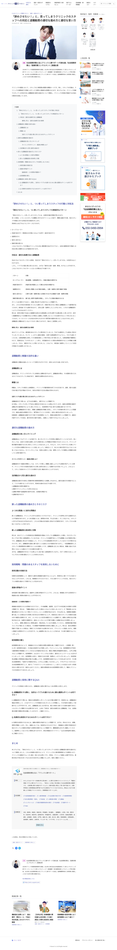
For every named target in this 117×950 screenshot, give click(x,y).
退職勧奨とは (24, 127)
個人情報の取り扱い (100, 940)
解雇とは (23, 131)
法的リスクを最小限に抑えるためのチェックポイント (38, 134)
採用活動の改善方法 (26, 165)
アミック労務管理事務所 (33, 69)
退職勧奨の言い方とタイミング (29, 141)
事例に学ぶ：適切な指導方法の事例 (33, 120)
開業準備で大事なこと (58, 3)
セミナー (95, 3)
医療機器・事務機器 (80, 3)
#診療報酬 (47, 923)
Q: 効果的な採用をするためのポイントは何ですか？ (36, 188)
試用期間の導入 (25, 175)
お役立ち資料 (28, 3)
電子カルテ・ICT (69, 3)
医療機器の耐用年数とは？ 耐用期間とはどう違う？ (67, 916)
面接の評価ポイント (26, 168)
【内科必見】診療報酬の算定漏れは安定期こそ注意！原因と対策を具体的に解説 (44, 917)
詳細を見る (40, 825)
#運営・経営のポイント (18, 842)
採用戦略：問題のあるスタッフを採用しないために (34, 162)
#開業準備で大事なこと (30, 842)
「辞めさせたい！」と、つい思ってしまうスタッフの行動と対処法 (38, 110)
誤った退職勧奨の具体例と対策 (29, 158)
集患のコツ (88, 3)
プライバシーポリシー (87, 940)
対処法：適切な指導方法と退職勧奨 (31, 117)
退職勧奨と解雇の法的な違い (27, 124)
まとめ (20, 192)
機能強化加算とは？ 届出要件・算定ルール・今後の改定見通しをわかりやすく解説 (21, 918)
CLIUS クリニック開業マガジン (20, 13)
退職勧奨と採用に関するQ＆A (27, 179)
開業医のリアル (48, 3)
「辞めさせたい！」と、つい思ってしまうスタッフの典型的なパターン (42, 114)
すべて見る (101, 14)
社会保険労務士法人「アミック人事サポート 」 (39, 773)
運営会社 (77, 940)
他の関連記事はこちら (29, 878)
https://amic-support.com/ (32, 882)
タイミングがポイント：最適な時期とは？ (35, 144)
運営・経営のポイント (38, 3)
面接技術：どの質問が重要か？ (31, 172)
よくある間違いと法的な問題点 (29, 155)
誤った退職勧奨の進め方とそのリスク (29, 151)
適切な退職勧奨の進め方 (25, 138)
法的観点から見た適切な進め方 (29, 148)
